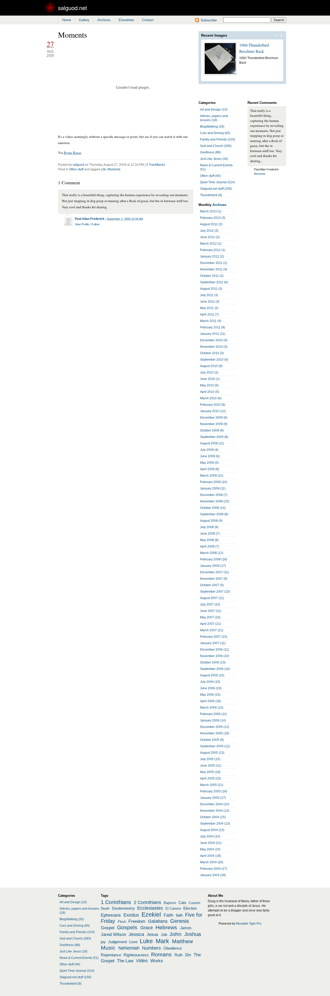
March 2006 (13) (211, 707)
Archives (104, 20)
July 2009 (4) (209, 450)
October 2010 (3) (212, 353)
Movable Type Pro (248, 923)
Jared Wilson (113, 934)
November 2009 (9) (213, 424)
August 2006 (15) (212, 675)
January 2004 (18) (213, 875)
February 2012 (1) (212, 250)
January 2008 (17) (213, 566)
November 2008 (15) (214, 501)
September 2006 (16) (215, 669)
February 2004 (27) (213, 868)
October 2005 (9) (212, 740)
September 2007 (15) (215, 591)
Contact (148, 20)
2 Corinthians (147, 902)
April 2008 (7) (209, 546)
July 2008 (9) (209, 527)
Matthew (182, 941)
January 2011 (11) (212, 334)
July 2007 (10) (210, 604)
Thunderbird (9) (211, 195)
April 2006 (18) (210, 701)
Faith (168, 915)
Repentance (111, 955)
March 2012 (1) (210, 243)
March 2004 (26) (211, 862)
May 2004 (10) (210, 849)
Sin (188, 954)
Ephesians (111, 915)
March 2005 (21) (211, 785)
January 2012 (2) (212, 256)
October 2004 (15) (213, 817)
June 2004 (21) (210, 843)
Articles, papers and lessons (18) (214, 118)
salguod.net (72, 8)
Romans (161, 954)
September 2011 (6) (214, 282)
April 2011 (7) (209, 314)
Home (66, 20)
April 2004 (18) (210, 856)
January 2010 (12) (213, 411)
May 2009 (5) (209, 462)
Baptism (170, 903)
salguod (78, 165)
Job (164, 935)
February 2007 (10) (213, 636)
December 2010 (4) (213, 340)
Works (156, 960)
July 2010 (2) (209, 372)
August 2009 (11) (212, 443)
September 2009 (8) (214, 437)
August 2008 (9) (211, 520)
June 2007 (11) (210, 611)
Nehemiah (128, 948)
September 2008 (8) (214, 514)
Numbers (151, 948)
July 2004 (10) (210, 836)
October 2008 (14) (213, 508)
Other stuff (76, 169)
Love (133, 942)
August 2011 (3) (211, 288)
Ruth (179, 955)
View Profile (82, 224)
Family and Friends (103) (217, 139)
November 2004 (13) (214, 810)
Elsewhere (126, 20)
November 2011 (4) (213, 269)
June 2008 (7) (210, 533)
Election (190, 908)
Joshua (192, 934)
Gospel (107, 927)
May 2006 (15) (210, 694)
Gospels (127, 927)
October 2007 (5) (212, 585)
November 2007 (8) (213, 578)
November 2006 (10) (214, 656)
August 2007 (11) (212, 598)
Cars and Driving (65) (215, 133)
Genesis (179, 921)
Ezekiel (151, 914)
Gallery (84, 20)
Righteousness (136, 955)
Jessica (136, 934)
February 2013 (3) (212, 218)
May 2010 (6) (209, 385)
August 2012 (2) (211, 224)
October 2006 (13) (213, 662)
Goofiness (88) (210, 152)
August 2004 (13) (212, 830)
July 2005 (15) (210, 759)
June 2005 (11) (210, 765)
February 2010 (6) (212, 404)
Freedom (136, 921)
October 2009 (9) (212, 430)
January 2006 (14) (213, 720)
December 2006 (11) (214, 649)
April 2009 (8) (209, 469)
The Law (125, 960)
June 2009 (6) (210, 456)
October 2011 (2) (212, 276)
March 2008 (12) (211, 553)
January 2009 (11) (213, 488)
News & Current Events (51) (216, 167)
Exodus (131, 915)
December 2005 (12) (214, 727)
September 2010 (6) (214, 359)
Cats (182, 903)
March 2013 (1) (210, 211)
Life (103, 169)
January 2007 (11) (213, 643)
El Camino (173, 908)
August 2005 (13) (212, 752)
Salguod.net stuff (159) (216, 188)
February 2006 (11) (213, 714)
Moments (114, 169)
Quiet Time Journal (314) (217, 182)
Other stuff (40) (210, 176)
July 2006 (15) (210, 682)
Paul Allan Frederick (89, 219)
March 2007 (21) (211, 630)
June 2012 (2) (210, 237)
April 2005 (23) (210, 778)
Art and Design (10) (213, 109)
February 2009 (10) (213, 482)
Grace (146, 927)
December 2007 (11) (214, 572)
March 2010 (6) (210, 398)
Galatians (158, 921)
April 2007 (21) (210, 624)
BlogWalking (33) (212, 126)
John (175, 934)
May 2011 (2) (209, 308)
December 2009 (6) (213, 417)
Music (108, 948)
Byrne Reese (72, 152)
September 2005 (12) (215, 746)
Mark (162, 941)
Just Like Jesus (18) (214, 159)
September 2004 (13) (215, 823)
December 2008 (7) (213, 495)
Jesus (152, 934)
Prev (275, 35)
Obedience (172, 948)
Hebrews (166, 927)
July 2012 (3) (209, 231)
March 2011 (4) (210, 321)
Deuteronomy (123, 908)
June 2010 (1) (210, 379)
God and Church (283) (216, 146)
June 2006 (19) (210, 688)
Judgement (117, 942)
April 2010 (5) (209, 392)
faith (179, 915)
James (186, 928)
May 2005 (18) (210, 772)
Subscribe (209, 20)
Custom (194, 903)
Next (281, 35)
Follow (96, 224)
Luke (146, 941)
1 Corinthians (116, 902)
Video (142, 960)
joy (103, 942)
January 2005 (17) (213, 798)
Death (105, 908)
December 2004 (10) (214, 804)
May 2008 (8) (209, 540)
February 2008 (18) (213, 559)
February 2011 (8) (212, 327)
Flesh (122, 922)
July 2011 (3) (209, 295)
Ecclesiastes (150, 908)
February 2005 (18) (213, 791)
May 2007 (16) (210, 617)
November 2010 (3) (213, 346)
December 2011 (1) (213, 263)
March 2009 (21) (211, 475)
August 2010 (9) (211, 366)
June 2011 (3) (209, 301)
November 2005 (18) (214, 733)
